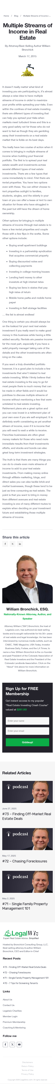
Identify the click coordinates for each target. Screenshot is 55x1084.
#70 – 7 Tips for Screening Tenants (20, 983)
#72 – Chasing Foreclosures (27, 847)
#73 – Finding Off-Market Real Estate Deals (27, 802)
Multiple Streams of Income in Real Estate (27, 31)
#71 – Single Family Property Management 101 (27, 892)
